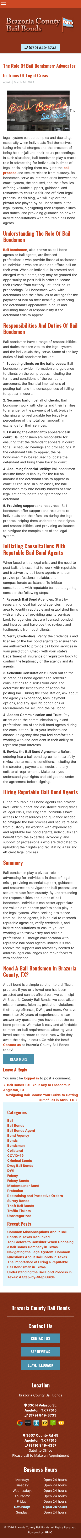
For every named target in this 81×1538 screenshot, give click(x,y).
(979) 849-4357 (42, 1445)
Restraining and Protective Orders (35, 1196)
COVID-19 (15, 1155)
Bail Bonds (15, 1125)
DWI (10, 1171)
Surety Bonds (18, 1201)
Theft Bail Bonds (20, 1206)
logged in (31, 1078)
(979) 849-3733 (42, 48)
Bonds (12, 1140)
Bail (10, 1120)
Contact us (12, 1045)
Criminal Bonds (19, 1160)
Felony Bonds (18, 1181)
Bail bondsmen (15, 250)
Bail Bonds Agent (21, 1130)
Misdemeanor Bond (23, 1186)
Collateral (15, 1150)
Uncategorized (19, 1216)
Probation (15, 1191)
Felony (12, 1176)
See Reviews (40, 1351)
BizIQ (48, 1532)
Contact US (40, 1338)
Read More (19, 1059)
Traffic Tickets (19, 1211)
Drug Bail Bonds (20, 1165)
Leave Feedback (40, 1365)
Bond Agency (18, 1135)
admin (7, 82)
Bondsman (16, 1145)
